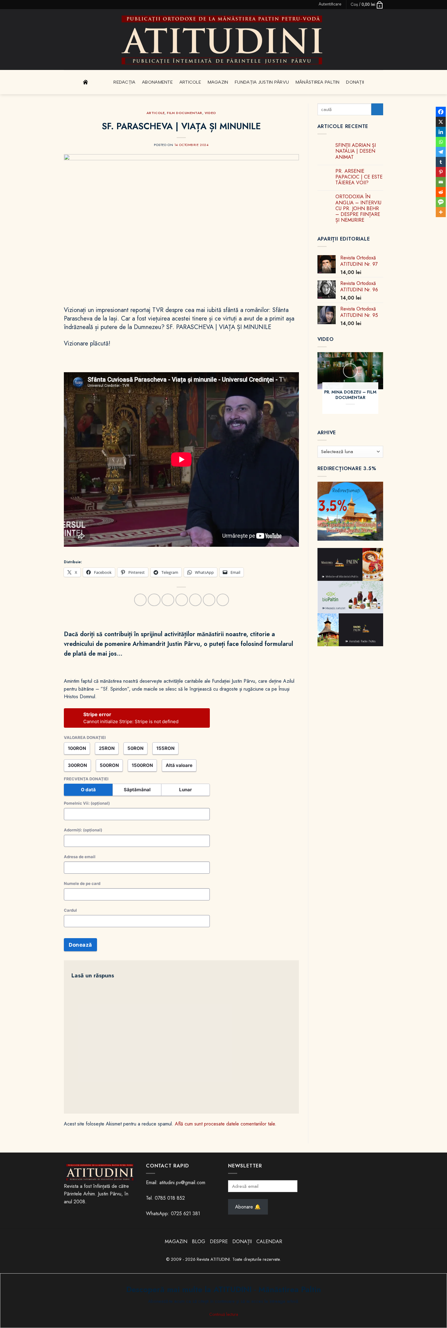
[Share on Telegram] (223, 600)
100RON (77, 748)
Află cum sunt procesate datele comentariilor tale (225, 1123)
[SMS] (441, 202)
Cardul (70, 910)
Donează (80, 945)
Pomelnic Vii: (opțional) (87, 803)
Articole (190, 82)
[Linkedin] (441, 132)
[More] (441, 212)
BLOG (199, 1241)
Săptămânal (137, 789)
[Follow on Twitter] (72, 4)
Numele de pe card (82, 883)
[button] (330, 4)
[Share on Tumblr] (209, 600)
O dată (88, 789)
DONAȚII (242, 1241)
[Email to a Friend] (181, 600)
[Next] (386, 387)
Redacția (124, 82)
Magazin (218, 82)
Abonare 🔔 (248, 1206)
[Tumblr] (441, 162)
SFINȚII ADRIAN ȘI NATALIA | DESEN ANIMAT (355, 151)
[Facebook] (441, 112)
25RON (107, 748)
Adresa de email (79, 856)
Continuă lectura (223, 1314)
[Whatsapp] (441, 142)
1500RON (142, 765)
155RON (165, 748)
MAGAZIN (176, 1241)
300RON (77, 765)
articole (156, 112)
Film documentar (184, 112)
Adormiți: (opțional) (83, 829)
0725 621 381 (185, 1213)
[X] (441, 122)
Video (210, 112)
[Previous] (314, 387)
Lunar (185, 789)
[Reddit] (441, 192)
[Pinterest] (441, 172)
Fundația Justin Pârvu (262, 82)
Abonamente (157, 82)
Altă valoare (179, 765)
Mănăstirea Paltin (318, 82)
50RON (135, 748)
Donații (355, 82)
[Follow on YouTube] (84, 4)
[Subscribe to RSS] (78, 4)
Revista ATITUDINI (213, 1259)
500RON (109, 765)
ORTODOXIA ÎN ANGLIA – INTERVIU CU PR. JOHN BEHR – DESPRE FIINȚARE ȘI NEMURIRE (358, 208)
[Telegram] (441, 152)
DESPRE (219, 1241)
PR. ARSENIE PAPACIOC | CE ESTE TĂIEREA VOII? (359, 177)
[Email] (441, 182)
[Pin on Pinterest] (195, 600)
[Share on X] (154, 600)
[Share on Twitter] (167, 600)
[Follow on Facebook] (67, 4)
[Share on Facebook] (140, 600)
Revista (98, 82)
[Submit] (377, 109)
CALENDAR (269, 1241)
